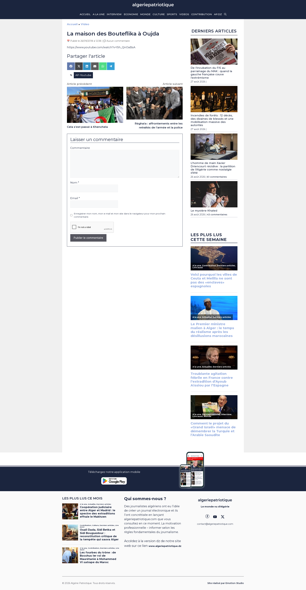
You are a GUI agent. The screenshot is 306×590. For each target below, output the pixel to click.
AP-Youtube (83, 75)
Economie (131, 14)
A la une (99, 14)
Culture (159, 14)
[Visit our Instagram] (215, 517)
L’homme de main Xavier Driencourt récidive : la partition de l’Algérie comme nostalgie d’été (213, 167)
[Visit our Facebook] (207, 517)
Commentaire (80, 147)
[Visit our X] (222, 517)
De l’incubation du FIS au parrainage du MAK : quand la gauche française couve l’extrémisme (211, 72)
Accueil (85, 14)
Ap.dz (218, 14)
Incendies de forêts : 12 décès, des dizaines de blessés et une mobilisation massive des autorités (212, 120)
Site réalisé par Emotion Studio (225, 583)
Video (85, 24)
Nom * (74, 182)
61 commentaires (217, 176)
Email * (75, 198)
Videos (184, 14)
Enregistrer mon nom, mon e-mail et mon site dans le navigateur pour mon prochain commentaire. (119, 215)
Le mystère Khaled (204, 210)
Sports (172, 14)
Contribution (201, 14)
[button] (225, 14)
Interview (114, 14)
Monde (145, 14)
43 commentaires (217, 214)
